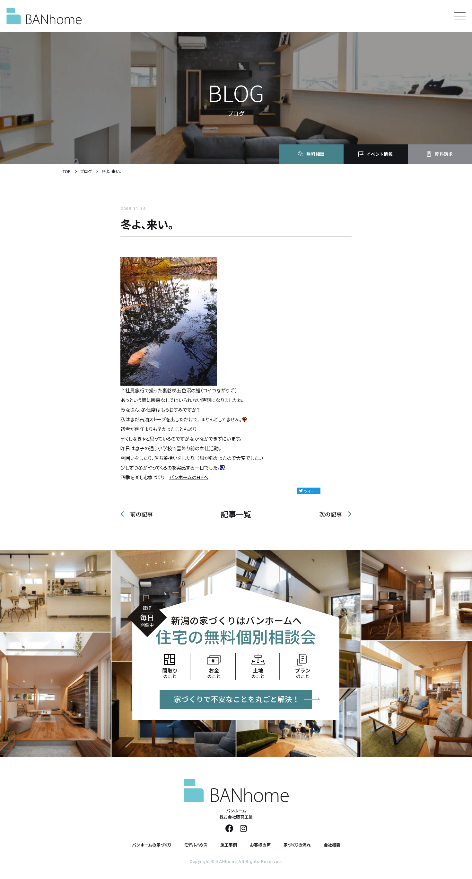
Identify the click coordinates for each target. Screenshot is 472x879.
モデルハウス (195, 845)
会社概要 (332, 845)
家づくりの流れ (297, 845)
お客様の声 (260, 845)
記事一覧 (236, 514)
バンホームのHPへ (188, 477)
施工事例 (228, 845)
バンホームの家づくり (151, 845)
